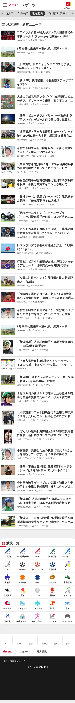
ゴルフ (9, 13)
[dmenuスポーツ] (23, 5)
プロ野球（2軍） (57, 13)
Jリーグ (23, 13)
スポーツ (24, 651)
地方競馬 (37, 13)
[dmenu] (7, 651)
